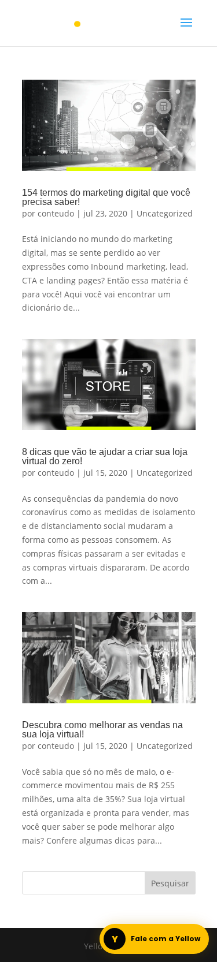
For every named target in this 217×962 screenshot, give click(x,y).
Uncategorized (165, 213)
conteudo (56, 213)
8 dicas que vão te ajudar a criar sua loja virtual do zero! (104, 456)
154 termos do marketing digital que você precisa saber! (106, 197)
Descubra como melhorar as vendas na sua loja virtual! (102, 729)
